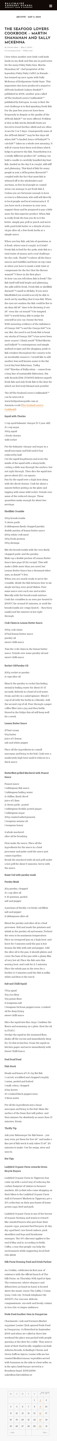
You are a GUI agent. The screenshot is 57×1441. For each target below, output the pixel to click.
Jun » (45, 1432)
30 (40, 1426)
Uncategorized (13, 51)
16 (40, 1413)
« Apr (12, 1432)
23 (40, 1420)
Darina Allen (12, 47)
